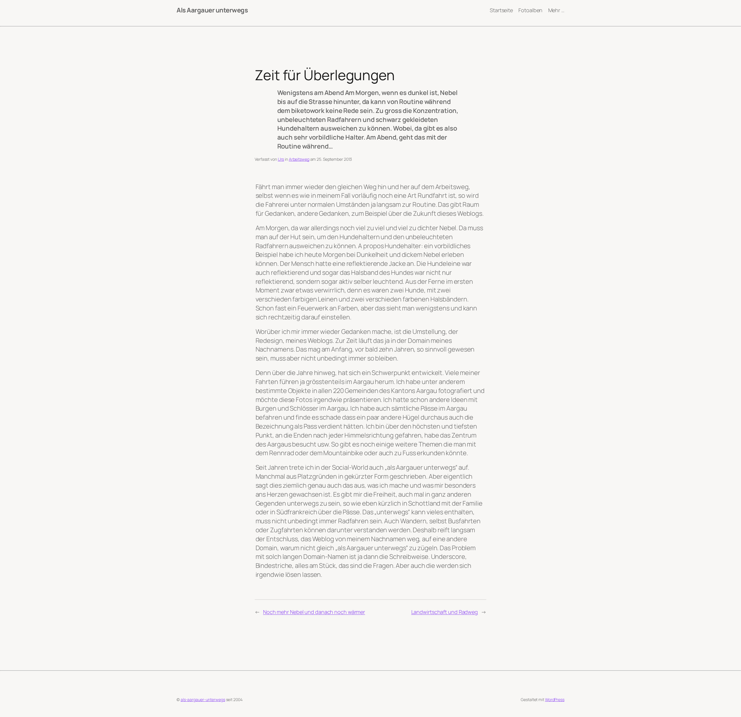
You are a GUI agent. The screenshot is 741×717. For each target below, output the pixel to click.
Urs (281, 159)
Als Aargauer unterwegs (212, 10)
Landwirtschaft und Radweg (444, 611)
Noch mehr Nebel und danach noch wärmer (314, 611)
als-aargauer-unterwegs (203, 699)
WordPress (554, 699)
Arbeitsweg (299, 159)
